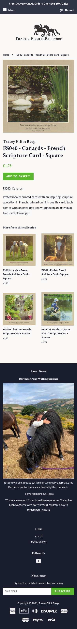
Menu (11, 10)
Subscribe (62, 591)
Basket (69, 10)
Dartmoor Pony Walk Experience (38, 379)
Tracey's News (38, 542)
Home (6, 54)
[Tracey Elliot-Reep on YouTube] (38, 562)
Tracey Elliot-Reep (49, 603)
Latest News (38, 371)
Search (38, 536)
